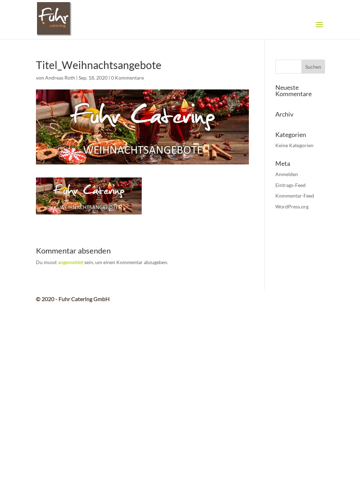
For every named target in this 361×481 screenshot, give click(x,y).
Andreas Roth (60, 78)
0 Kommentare (127, 78)
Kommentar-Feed (294, 196)
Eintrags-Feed (290, 185)
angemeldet (70, 262)
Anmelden (286, 174)
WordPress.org (291, 207)
